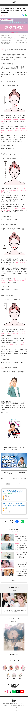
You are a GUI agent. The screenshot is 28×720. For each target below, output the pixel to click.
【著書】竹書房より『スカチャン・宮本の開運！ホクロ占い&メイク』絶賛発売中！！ (14, 448)
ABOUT (3, 703)
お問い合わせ (21, 705)
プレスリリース (13, 707)
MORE (14, 580)
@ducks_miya (9, 413)
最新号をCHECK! (14, 654)
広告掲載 (8, 703)
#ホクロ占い (13, 483)
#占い (20, 483)
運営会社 (15, 705)
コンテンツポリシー (8, 705)
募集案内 (13, 703)
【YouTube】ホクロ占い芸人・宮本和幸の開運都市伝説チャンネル (14, 473)
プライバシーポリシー (20, 703)
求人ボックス (9, 499)
